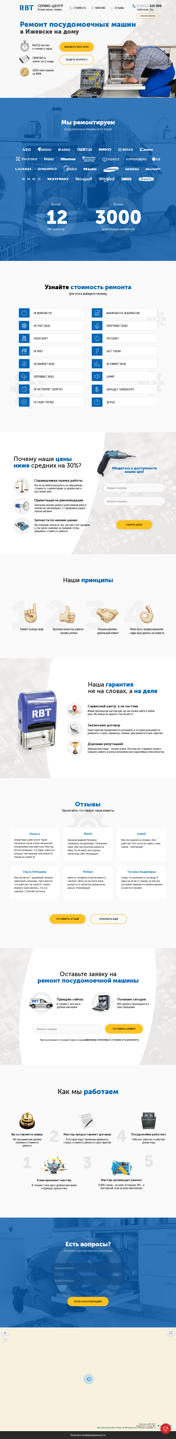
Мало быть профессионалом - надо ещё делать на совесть (147, 631)
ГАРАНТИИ (100, 7)
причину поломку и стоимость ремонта (112, 1039)
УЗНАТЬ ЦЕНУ (134, 524)
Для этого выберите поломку (88, 293)
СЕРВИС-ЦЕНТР (50, 6)
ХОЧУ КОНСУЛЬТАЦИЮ (88, 1301)
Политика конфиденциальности (88, 1435)
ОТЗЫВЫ (119, 7)
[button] (76, 47)
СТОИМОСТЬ (79, 7)
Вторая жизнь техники (50, 9)
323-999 (149, 6)
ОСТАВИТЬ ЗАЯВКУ (124, 1028)
